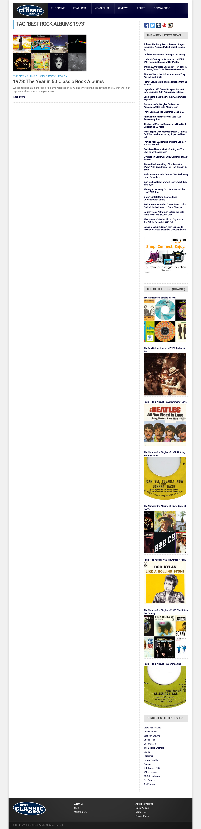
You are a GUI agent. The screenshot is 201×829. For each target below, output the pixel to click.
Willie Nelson (150, 772)
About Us (78, 804)
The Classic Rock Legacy (48, 76)
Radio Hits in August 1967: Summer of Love (165, 402)
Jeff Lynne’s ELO (152, 768)
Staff (76, 808)
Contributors (80, 812)
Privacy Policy (142, 816)
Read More (19, 97)
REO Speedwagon (152, 776)
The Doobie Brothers (154, 748)
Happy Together (151, 760)
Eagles (147, 752)
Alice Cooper (150, 731)
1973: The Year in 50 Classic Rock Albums (58, 81)
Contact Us (141, 812)
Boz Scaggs (149, 780)
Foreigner (148, 756)
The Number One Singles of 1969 (160, 297)
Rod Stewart (150, 784)
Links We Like (142, 808)
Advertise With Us (144, 804)
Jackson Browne (152, 735)
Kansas (147, 764)
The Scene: (21, 76)
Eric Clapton (150, 744)
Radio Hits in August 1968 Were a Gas (162, 664)
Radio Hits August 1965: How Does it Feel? (165, 559)
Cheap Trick (149, 739)
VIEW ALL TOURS (152, 727)
